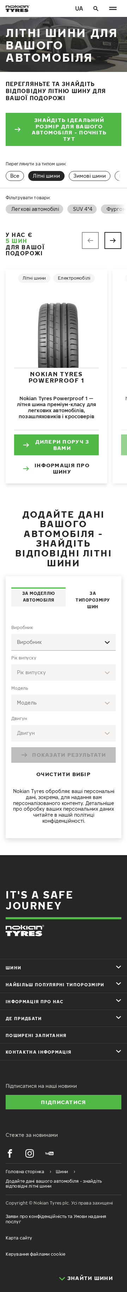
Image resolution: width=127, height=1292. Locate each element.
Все (14, 176)
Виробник (22, 627)
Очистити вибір (63, 774)
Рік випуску (23, 657)
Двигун (19, 718)
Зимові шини (89, 176)
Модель (19, 688)
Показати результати (69, 754)
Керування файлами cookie (35, 1254)
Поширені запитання (36, 1035)
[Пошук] (95, 8)
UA (79, 8)
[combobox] (63, 642)
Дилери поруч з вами (62, 444)
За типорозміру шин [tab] (92, 600)
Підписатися (63, 1102)
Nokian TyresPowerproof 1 (56, 377)
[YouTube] (49, 1153)
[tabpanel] (63, 725)
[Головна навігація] (112, 8)
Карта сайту (19, 1238)
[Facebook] (10, 1153)
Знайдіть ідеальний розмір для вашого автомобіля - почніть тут (69, 129)
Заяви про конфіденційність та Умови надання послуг (56, 1219)
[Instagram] (30, 1153)
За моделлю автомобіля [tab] (38, 597)
